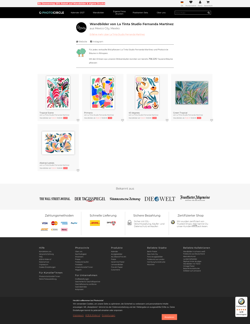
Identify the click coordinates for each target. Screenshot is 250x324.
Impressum (43, 265)
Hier (195, 224)
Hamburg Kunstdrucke (156, 262)
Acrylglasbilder (116, 254)
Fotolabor (79, 265)
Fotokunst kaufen (82, 262)
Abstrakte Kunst (189, 256)
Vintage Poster (189, 266)
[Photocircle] (51, 13)
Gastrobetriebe (81, 287)
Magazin (78, 270)
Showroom (79, 257)
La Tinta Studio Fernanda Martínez (56, 115)
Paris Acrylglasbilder (155, 257)
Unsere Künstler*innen (84, 267)
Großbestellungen (82, 279)
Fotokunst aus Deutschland (194, 254)
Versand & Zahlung (46, 254)
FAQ (40, 257)
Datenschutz (44, 262)
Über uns (78, 251)
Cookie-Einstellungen (47, 267)
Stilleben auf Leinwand (192, 271)
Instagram (98, 41)
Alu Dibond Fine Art (118, 257)
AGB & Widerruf (45, 259)
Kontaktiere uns (45, 251)
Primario (88, 113)
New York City (152, 254)
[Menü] (245, 298)
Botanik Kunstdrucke (191, 268)
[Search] (209, 13)
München (151, 265)
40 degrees (134, 113)
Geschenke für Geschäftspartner (87, 282)
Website (83, 41)
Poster (113, 259)
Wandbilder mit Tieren (192, 264)
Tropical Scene (47, 113)
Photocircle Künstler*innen (49, 276)
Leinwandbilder (117, 265)
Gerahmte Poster (117, 262)
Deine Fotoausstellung (48, 279)
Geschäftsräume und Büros (85, 284)
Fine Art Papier (117, 267)
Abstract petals (47, 163)
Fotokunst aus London (155, 259)
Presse (77, 259)
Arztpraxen (79, 289)
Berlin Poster (152, 251)
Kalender (114, 251)
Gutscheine (115, 270)
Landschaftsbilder (190, 259)
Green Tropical (180, 113)
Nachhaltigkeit (81, 254)
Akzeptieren (169, 317)
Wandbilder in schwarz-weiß (194, 251)
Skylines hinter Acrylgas (192, 261)
